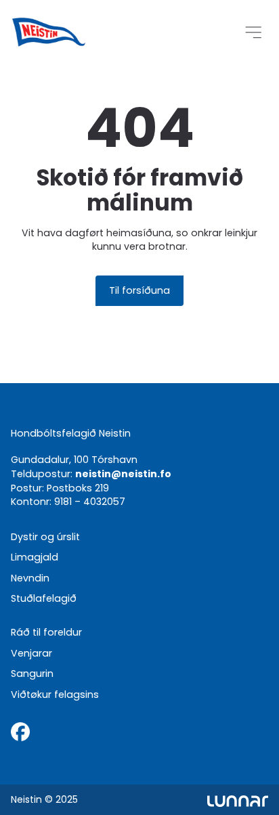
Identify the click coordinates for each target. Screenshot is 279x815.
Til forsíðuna (139, 290)
